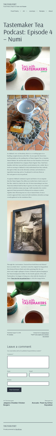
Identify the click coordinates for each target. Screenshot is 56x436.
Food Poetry (15, 11)
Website (9, 380)
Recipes (41, 11)
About (51, 11)
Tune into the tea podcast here (20, 278)
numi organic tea (39, 334)
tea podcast (46, 336)
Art (24, 11)
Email (30, 371)
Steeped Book (45, 332)
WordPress (18, 429)
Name (8, 371)
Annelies (11, 334)
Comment (10, 354)
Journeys (32, 11)
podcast (46, 334)
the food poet (9, 4)
